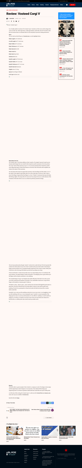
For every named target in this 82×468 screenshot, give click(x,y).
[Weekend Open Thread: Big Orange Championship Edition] (67, 431)
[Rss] (11, 1)
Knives (7, 441)
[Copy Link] (18, 21)
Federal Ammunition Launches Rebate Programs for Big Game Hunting (65, 52)
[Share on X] (14, 21)
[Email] (16, 21)
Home (7, 10)
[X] (8, 1)
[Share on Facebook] (11, 21)
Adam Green (12, 18)
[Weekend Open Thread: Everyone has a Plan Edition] (32, 431)
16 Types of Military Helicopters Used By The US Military (47, 452)
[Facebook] (6, 1)
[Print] (52, 403)
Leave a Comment (49, 417)
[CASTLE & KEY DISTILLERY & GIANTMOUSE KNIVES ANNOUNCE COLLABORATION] (14, 431)
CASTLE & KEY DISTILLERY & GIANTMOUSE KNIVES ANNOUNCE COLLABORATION (13, 438)
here (18, 398)
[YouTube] (9, 1)
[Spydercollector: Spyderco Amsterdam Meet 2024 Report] (50, 431)
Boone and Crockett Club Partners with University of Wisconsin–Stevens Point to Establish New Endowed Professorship (65, 43)
